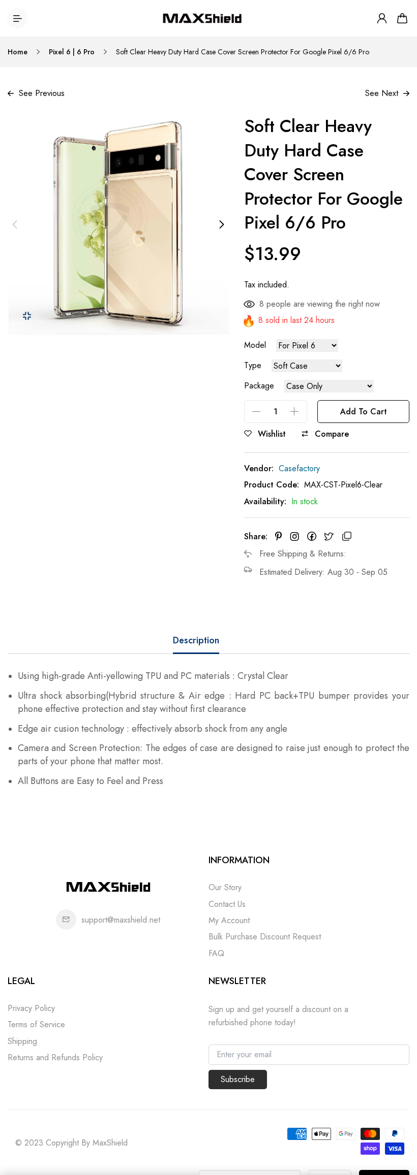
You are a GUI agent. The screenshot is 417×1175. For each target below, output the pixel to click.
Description (196, 640)
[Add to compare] (305, 434)
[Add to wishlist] (248, 434)
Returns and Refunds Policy (55, 1057)
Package (259, 385)
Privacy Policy (31, 1008)
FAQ (216, 953)
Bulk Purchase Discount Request (264, 936)
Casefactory (299, 468)
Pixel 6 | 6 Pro (72, 52)
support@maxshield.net (120, 920)
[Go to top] (399, 1139)
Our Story (225, 887)
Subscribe (238, 1079)
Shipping (22, 1041)
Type (252, 365)
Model (255, 345)
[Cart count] (402, 18)
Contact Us (227, 904)
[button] (14, 224)
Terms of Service (36, 1024)
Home (17, 52)
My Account (229, 920)
